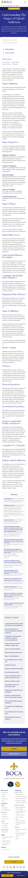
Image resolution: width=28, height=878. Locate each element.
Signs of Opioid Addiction (12, 656)
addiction (12, 135)
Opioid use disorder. (9, 519)
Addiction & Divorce (10, 665)
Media (3, 796)
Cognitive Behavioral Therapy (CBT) (21, 812)
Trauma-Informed (20, 815)
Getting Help (15, 64)
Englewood (5, 816)
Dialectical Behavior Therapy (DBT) (20, 808)
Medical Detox (19, 794)
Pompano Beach (6, 810)
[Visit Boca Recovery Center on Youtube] (14, 867)
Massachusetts (5, 829)
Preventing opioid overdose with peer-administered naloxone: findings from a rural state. (14, 541)
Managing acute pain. (9, 505)
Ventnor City (5, 818)
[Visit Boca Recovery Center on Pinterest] (17, 867)
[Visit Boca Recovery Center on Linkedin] (11, 867)
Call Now (14, 749)
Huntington (5, 825)
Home (2, 5)
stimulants (5, 285)
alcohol (10, 283)
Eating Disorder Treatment (20, 820)
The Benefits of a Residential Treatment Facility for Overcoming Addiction (13, 638)
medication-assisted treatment (10, 473)
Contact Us (5, 799)
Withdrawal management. (10, 586)
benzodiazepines (17, 283)
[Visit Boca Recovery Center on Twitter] (20, 867)
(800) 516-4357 (14, 8)
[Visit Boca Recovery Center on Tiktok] (24, 867)
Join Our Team (5, 849)
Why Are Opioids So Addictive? (13, 652)
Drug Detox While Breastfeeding (14, 668)
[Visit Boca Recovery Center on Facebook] (4, 867)
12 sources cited (9, 53)
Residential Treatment (21, 796)
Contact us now (14, 754)
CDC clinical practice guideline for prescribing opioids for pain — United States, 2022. (13, 551)
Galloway (4, 814)
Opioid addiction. (8, 498)
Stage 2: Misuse (15, 62)
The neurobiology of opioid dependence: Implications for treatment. (11, 572)
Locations (4, 803)
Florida (2, 805)
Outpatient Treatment (21, 802)
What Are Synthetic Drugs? (12, 681)
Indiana (3, 821)
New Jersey (4, 812)
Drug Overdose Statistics (12, 672)
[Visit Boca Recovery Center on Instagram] (7, 867)
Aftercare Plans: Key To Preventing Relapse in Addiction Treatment (14, 630)
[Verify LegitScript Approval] (10, 786)
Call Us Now (7, 875)
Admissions (5, 792)
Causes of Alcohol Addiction (12, 649)
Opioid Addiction (10, 5)
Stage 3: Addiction (6, 64)
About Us (4, 794)
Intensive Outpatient (21, 800)
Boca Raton (5, 808)
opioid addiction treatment (12, 471)
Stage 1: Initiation (6, 62)
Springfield (4, 832)
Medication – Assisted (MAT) (21, 830)
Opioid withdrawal (13, 399)
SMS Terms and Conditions (6, 843)
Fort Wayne (5, 827)
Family (17, 838)
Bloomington (5, 823)
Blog (3, 801)
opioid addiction (17, 69)
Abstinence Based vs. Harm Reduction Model (21, 834)
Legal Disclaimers (6, 841)
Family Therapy (19, 817)
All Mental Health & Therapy (20, 823)
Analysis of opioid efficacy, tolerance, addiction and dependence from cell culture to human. (13, 595)
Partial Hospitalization (21, 798)
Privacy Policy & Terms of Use (7, 837)
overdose (19, 442)
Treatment (18, 790)
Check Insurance (21, 875)
